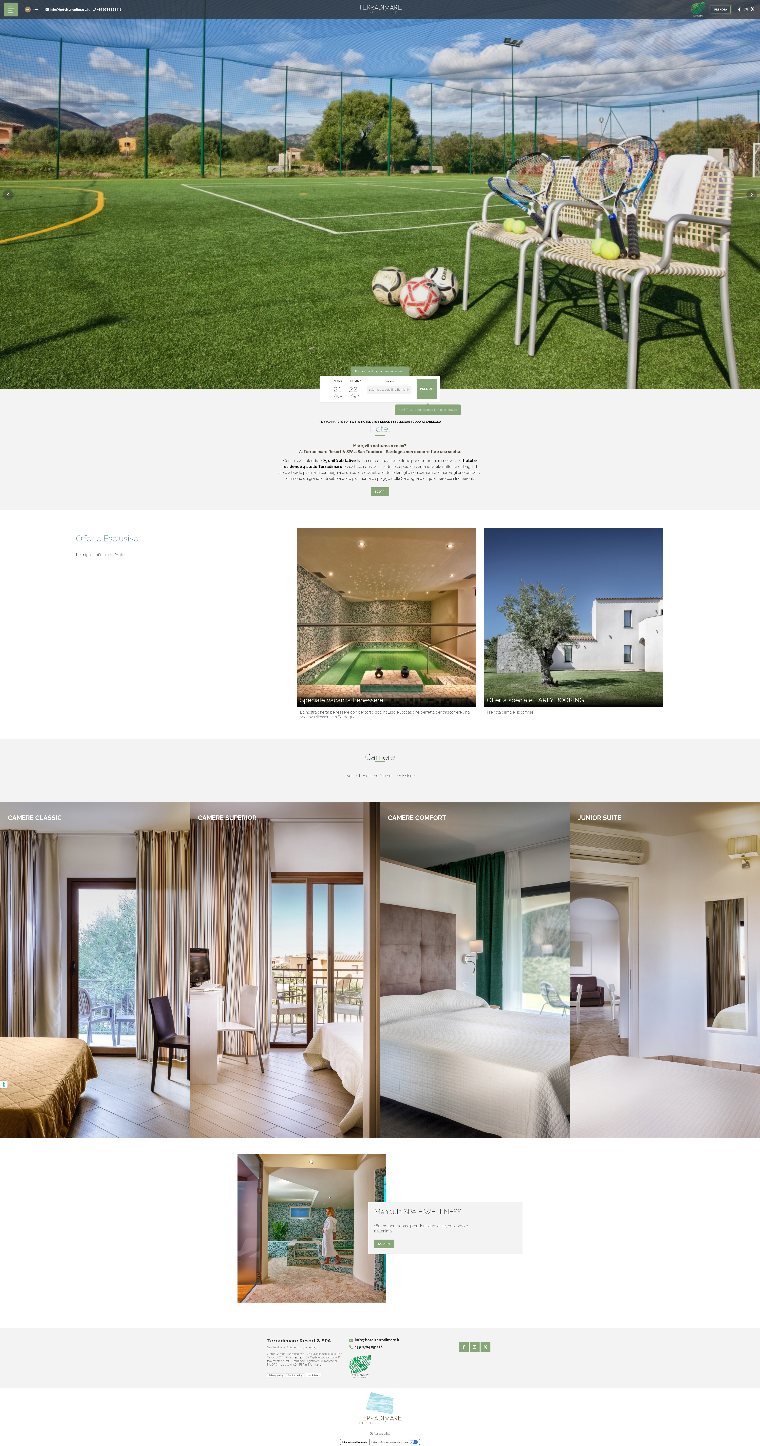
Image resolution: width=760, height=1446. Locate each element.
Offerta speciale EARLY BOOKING (535, 700)
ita (27, 9)
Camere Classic (35, 817)
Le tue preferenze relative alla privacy (389, 1442)
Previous (8, 194)
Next (751, 194)
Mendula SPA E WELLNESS (417, 1212)
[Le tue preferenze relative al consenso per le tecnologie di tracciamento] (4, 1084)
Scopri (380, 491)
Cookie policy (295, 1375)
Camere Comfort (417, 817)
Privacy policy (276, 1375)
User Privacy (313, 1375)
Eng (35, 9)
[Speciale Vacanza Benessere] (386, 617)
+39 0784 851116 (109, 9)
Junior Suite (599, 817)
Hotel (380, 429)
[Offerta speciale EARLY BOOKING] (573, 617)
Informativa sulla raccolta (354, 1442)
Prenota (167, 831)
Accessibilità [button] (382, 1433)
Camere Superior (227, 817)
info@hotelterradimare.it (70, 9)
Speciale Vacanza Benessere (341, 700)
